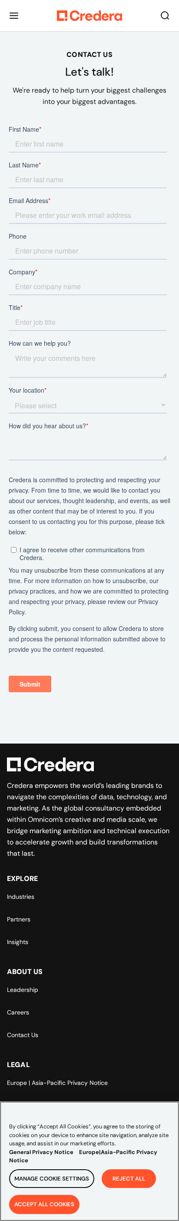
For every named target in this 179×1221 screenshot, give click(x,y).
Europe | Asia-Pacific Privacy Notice (57, 1083)
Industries (20, 897)
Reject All (129, 1178)
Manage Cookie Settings (51, 1178)
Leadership (22, 990)
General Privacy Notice (41, 1152)
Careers (18, 1012)
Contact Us (22, 1035)
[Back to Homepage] (89, 15)
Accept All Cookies (44, 1204)
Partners (18, 919)
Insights (17, 942)
